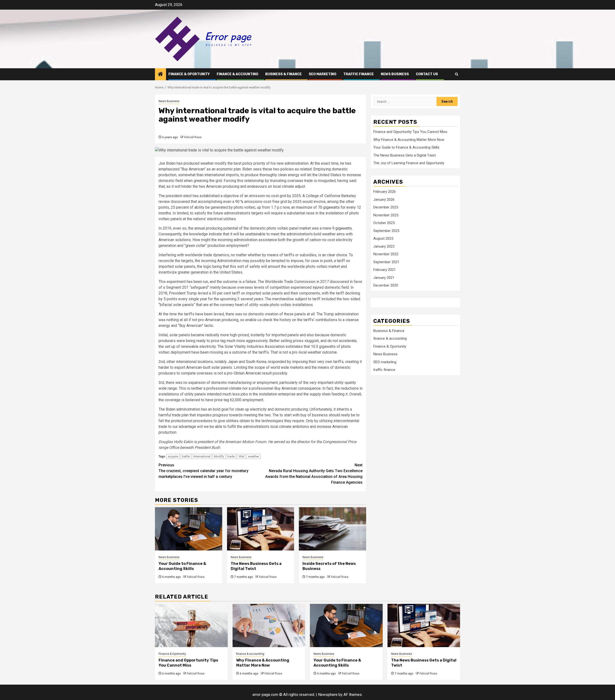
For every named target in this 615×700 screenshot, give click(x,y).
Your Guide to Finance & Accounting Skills (182, 566)
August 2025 (383, 238)
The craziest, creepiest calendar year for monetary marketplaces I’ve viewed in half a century (203, 471)
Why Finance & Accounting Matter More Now (408, 140)
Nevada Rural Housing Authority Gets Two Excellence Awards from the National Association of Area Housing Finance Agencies (314, 474)
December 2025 (385, 207)
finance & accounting (237, 74)
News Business (395, 74)
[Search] (457, 74)
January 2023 (383, 246)
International (201, 456)
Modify (219, 456)
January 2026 (383, 199)
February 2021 (384, 270)
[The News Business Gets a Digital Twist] (260, 528)
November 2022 (385, 254)
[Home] (160, 74)
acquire (173, 456)
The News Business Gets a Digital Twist (404, 155)
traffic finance (358, 74)
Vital (241, 456)
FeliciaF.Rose (193, 137)
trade (231, 456)
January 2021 (383, 277)
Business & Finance (283, 74)
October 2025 (384, 223)
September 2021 (386, 262)
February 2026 (384, 191)
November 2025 (385, 215)
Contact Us (427, 74)
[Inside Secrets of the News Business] (332, 528)
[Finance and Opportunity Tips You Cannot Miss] (191, 625)
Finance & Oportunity (189, 74)
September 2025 (386, 231)
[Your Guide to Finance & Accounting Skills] (188, 528)
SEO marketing (322, 74)
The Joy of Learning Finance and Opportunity (408, 163)
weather (253, 456)
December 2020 (385, 285)
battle (186, 456)
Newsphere (328, 694)
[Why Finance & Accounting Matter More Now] (269, 625)
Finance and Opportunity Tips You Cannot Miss (410, 132)
